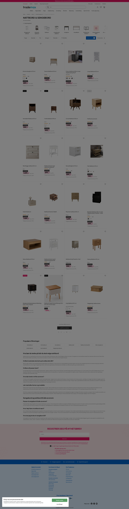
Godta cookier (59, 500)
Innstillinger (60, 504)
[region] (35, 502)
